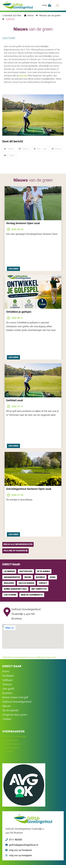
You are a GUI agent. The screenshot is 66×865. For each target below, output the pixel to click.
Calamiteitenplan (11, 747)
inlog (44, 5)
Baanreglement (10, 740)
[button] (57, 5)
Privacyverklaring (11, 744)
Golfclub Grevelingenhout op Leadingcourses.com (29, 657)
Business (7, 693)
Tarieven (7, 684)
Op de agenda (10, 710)
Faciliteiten (8, 675)
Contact (6, 719)
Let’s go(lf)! (8, 688)
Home (5, 671)
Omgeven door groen (14, 714)
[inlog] (49, 5)
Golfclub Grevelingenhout (16, 701)
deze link (23, 75)
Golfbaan (7, 680)
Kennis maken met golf (15, 697)
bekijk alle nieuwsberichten (18, 544)
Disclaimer (7, 751)
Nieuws (6, 706)
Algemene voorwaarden (14, 736)
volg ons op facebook (15, 551)
